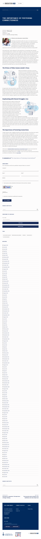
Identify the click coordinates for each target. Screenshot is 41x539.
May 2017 (5, 454)
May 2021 (5, 370)
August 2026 (6, 245)
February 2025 (6, 281)
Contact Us (18, 510)
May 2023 (5, 322)
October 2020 (6, 384)
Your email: (4, 217)
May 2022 (5, 346)
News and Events (29, 235)
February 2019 (6, 422)
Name (3, 173)
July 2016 (5, 474)
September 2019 (6, 410)
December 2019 (6, 404)
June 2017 (5, 452)
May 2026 (5, 251)
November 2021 (6, 358)
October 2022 (6, 336)
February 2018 (6, 442)
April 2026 (5, 253)
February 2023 (6, 328)
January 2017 (6, 462)
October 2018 (6, 430)
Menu (21, 3)
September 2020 (6, 386)
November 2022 (6, 334)
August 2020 (6, 388)
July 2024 (5, 295)
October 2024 (6, 289)
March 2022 (5, 350)
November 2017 (6, 446)
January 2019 (6, 424)
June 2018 (5, 434)
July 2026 (5, 247)
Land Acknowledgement (8, 510)
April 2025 (5, 277)
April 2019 (5, 418)
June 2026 (5, 249)
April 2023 (5, 324)
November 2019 (6, 406)
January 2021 (6, 378)
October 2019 (6, 408)
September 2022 (6, 338)
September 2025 (6, 267)
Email (22, 173)
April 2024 (5, 301)
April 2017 (5, 456)
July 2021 (5, 366)
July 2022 (5, 342)
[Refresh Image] (12, 186)
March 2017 (6, 458)
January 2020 (6, 402)
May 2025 (5, 275)
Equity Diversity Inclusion (7, 235)
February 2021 (6, 376)
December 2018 (6, 426)
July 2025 (5, 271)
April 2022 (5, 348)
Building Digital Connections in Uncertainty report (17, 148)
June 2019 (5, 416)
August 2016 (6, 472)
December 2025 (6, 261)
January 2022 (6, 354)
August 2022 (6, 340)
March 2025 (5, 279)
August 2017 (6, 450)
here (19, 151)
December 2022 (6, 332)
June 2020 (5, 392)
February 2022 (6, 352)
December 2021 (6, 356)
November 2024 (6, 287)
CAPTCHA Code (4, 192)
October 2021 (6, 360)
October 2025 (6, 265)
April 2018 (5, 438)
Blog (9, 33)
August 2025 (6, 269)
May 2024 (5, 299)
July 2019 (5, 414)
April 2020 (5, 396)
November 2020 (6, 382)
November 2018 (6, 428)
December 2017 (6, 444)
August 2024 (6, 293)
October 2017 (6, 448)
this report (19, 152)
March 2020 (6, 398)
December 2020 (6, 380)
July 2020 (5, 390)
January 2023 (6, 330)
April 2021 (5, 372)
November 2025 (6, 263)
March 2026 (6, 255)
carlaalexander (9, 31)
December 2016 (6, 464)
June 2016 (5, 476)
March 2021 (5, 374)
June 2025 (5, 273)
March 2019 (6, 420)
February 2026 (6, 257)
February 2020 (6, 400)
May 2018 (5, 436)
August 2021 (6, 364)
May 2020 (5, 394)
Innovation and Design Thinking (12, 34)
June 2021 (5, 368)
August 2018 (6, 432)
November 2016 (6, 466)
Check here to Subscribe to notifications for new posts (12, 196)
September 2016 (6, 470)
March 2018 (6, 440)
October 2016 (6, 468)
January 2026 (6, 259)
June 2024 (5, 297)
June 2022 (5, 344)
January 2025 (6, 283)
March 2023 (5, 326)
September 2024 (6, 291)
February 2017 (6, 460)
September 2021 (6, 362)
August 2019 (6, 412)
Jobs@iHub (24, 235)
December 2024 (6, 285)
